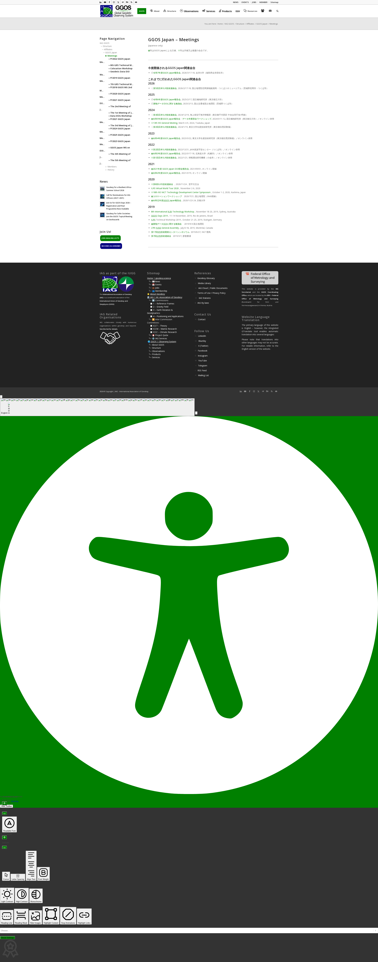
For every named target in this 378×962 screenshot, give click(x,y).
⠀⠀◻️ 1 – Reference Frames (160, 303)
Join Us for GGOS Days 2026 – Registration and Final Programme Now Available (118, 205)
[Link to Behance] (127, 2)
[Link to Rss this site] (131, 2)
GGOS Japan (111, 52)
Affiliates (108, 49)
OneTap (14, 801)
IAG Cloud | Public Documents (213, 288)
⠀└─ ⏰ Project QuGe (157, 335)
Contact (202, 319)
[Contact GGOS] (270, 11)
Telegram (202, 365)
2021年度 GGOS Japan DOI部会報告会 (171, 168)
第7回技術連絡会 (161, 236)
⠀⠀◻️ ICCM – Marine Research (162, 328)
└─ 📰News (154, 281)
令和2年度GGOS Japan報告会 (166, 173)
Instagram (203, 355)
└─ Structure (155, 347)
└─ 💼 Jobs (154, 287)
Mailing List (203, 375)
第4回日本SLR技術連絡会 (165, 114)
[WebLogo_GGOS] (117, 11)
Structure (107, 46)
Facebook (202, 350)
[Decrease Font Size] (4, 813)
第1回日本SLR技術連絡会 (165, 157)
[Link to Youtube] (105, 2)
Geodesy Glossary (206, 278)
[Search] (276, 11)
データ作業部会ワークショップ (196, 118)
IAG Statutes (205, 298)
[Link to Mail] (136, 2)
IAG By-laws (203, 302)
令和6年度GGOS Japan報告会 (167, 99)
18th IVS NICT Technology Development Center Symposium (182, 192)
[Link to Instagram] (114, 2)
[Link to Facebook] (109, 2)
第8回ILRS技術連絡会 (163, 184)
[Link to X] (118, 2)
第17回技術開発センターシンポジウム (170, 232)
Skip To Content (7, 926)
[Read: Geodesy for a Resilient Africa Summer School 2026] (102, 188)
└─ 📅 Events (155, 284)
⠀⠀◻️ (150, 306)
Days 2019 (159, 215)
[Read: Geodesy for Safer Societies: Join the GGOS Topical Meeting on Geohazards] (102, 215)
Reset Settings (7, 938)
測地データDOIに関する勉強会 (167, 103)
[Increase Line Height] (4, 837)
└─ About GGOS (156, 344)
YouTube (202, 360)
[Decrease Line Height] (4, 847)
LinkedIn (202, 335)
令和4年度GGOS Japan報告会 (166, 138)
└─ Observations (157, 351)
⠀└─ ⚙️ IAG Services (157, 338)
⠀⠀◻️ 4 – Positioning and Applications (165, 316)
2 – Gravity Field (160, 306)
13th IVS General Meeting (165, 122)
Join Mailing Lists (110, 238)
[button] (196, 412)
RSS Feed (202, 370)
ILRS (153, 219)
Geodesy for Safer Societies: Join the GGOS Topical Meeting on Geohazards (119, 216)
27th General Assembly (165, 227)
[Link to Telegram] (122, 2)
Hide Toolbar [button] (6, 806)
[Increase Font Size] (4, 803)
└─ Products (155, 354)
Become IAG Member (111, 246)
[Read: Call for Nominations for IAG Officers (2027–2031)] (102, 196)
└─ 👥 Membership (158, 290)
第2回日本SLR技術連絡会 (165, 149)
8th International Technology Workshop (172, 211)
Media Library (204, 283)
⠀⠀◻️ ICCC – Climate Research (162, 332)
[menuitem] (236, 2)
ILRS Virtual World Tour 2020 (165, 188)
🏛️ (148, 297)
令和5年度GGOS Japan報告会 (166, 118)
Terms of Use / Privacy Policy (211, 293)
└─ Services (154, 357)
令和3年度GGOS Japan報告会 (166, 153)
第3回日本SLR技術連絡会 (165, 126)
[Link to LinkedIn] (100, 2)
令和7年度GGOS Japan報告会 (167, 72)
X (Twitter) (203, 345)
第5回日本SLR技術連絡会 (165, 88)
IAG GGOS (104, 43)
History (110, 169)
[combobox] (97, 407)
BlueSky (202, 341)
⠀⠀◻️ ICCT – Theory (157, 325)
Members (112, 166)
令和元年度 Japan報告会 (167, 200)
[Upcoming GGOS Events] (263, 11)
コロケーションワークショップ (167, 196)
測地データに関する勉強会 (167, 223)
